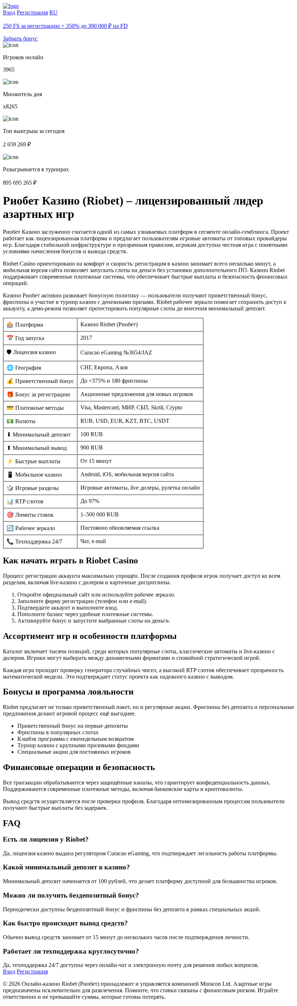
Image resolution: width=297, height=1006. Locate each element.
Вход (9, 12)
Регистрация (32, 12)
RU (53, 12)
